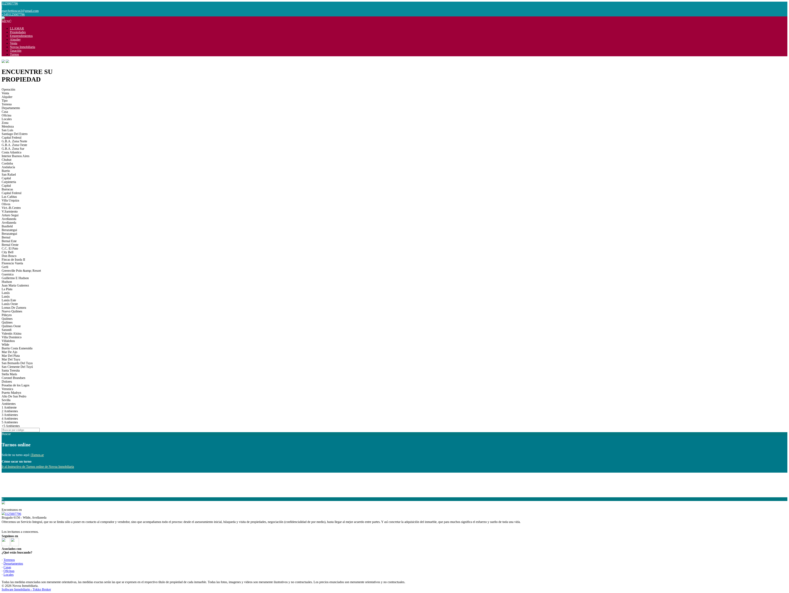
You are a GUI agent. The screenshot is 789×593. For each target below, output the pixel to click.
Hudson (7, 281)
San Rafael (9, 174)
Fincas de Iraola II (13, 259)
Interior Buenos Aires (15, 156)
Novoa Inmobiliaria (22, 47)
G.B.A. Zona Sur (13, 148)
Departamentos (13, 563)
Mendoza (8, 126)
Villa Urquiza (10, 200)
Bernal (6, 237)
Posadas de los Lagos (15, 385)
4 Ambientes (10, 418)
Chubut (6, 159)
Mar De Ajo (9, 352)
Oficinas (8, 571)
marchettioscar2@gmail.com (20, 11)
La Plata (7, 289)
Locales (7, 119)
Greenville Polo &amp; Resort (21, 270)
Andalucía (8, 167)
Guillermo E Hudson (15, 278)
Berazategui (9, 230)
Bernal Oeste (10, 244)
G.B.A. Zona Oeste (14, 145)
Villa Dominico (12, 337)
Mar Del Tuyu (11, 359)
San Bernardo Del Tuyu (17, 363)
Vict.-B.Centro (11, 208)
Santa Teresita (11, 370)
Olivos (6, 204)
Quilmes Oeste (11, 326)
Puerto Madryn (11, 392)
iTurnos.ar (37, 455)
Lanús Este (9, 300)
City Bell (7, 252)
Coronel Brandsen (13, 378)
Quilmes (7, 318)
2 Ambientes (10, 411)
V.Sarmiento (10, 211)
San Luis (7, 130)
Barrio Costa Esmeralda (17, 348)
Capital (6, 178)
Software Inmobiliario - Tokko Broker (26, 589)
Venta (13, 43)
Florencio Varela (12, 263)
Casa (5, 111)
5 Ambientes (10, 422)
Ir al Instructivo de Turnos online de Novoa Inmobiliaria (38, 466)
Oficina (6, 115)
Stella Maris (9, 374)
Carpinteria (9, 182)
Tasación (15, 50)
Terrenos (9, 560)
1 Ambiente (9, 407)
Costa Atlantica (11, 152)
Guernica (8, 274)
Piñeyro (7, 315)
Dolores (7, 381)
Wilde (5, 344)
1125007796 (13, 514)
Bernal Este (9, 241)
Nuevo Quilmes (12, 311)
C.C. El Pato (10, 248)
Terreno (7, 104)
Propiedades (18, 32)
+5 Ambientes (11, 426)
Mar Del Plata (11, 355)
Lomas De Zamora (14, 307)
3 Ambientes (10, 415)
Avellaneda (9, 219)
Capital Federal (11, 137)
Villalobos (8, 341)
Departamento (11, 108)
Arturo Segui (10, 215)
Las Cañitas (9, 196)
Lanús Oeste (10, 304)
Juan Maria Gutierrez (15, 285)
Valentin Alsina (11, 333)
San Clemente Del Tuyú (17, 366)
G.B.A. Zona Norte (14, 141)
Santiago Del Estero (15, 134)
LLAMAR (17, 28)
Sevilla (6, 400)
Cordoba (7, 163)
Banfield (7, 226)
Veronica (7, 389)
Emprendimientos (21, 36)
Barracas (7, 189)
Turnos (14, 54)
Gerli (5, 267)
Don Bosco (9, 256)
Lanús (6, 293)
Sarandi (7, 330)
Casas (7, 567)
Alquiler (15, 39)
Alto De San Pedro (14, 396)
